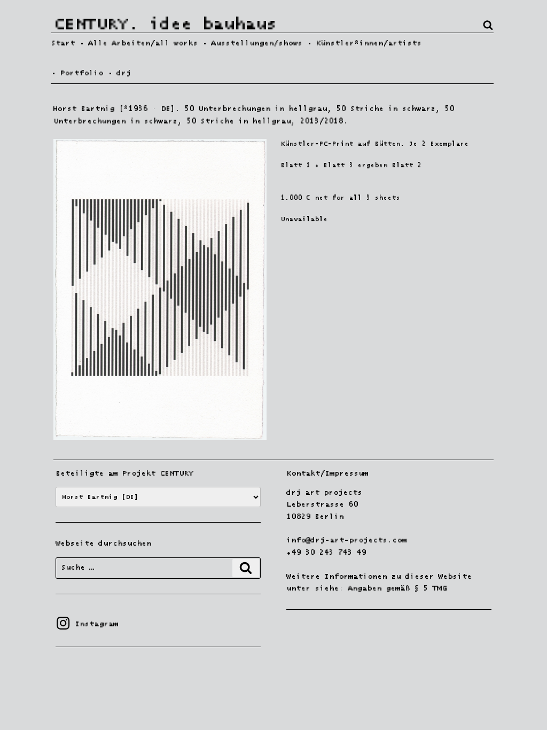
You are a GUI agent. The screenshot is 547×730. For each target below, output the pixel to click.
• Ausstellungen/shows (252, 43)
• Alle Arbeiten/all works (138, 43)
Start (63, 43)
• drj (119, 73)
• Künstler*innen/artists (364, 43)
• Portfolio (77, 73)
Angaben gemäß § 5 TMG (397, 588)
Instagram (87, 624)
